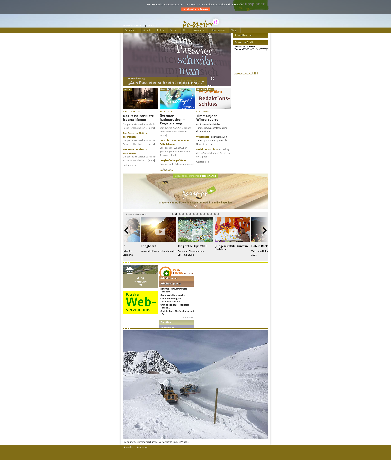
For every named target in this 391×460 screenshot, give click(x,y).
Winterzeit (202, 137)
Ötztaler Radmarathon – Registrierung (172, 119)
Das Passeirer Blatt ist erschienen (138, 118)
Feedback (152, 25)
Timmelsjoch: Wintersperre (207, 118)
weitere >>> (129, 165)
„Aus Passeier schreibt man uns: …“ (166, 82)
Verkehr (147, 30)
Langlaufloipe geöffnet (173, 160)
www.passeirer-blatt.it (246, 73)
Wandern (199, 30)
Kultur (160, 30)
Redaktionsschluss (207, 149)
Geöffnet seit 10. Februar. (173, 164)
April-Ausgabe (132, 112)
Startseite (128, 447)
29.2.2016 (166, 112)
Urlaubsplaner (217, 30)
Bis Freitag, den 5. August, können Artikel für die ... (213, 153)
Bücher (173, 30)
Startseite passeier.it (133, 25)
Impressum (142, 447)
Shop (234, 30)
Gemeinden (131, 30)
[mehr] (151, 128)
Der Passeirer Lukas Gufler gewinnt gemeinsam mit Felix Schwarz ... (175, 151)
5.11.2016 (202, 112)
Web (185, 30)
